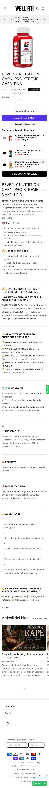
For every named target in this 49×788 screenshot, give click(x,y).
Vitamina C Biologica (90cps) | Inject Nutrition (29, 151)
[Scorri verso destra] (30, 689)
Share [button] (7, 607)
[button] (5, 8)
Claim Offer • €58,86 (24, 174)
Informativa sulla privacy (26, 770)
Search (8, 713)
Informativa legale (26, 781)
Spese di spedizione (20, 93)
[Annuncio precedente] (4, 19)
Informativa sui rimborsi (29, 766)
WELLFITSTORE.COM (23, 763)
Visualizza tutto (40, 619)
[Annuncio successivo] (44, 19)
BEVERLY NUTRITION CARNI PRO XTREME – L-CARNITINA (30, 136)
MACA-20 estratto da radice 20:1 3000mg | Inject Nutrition (30, 163)
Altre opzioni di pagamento (24, 124)
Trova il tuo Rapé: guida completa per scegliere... (22, 656)
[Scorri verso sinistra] (19, 689)
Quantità (5, 97)
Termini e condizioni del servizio (26, 773)
